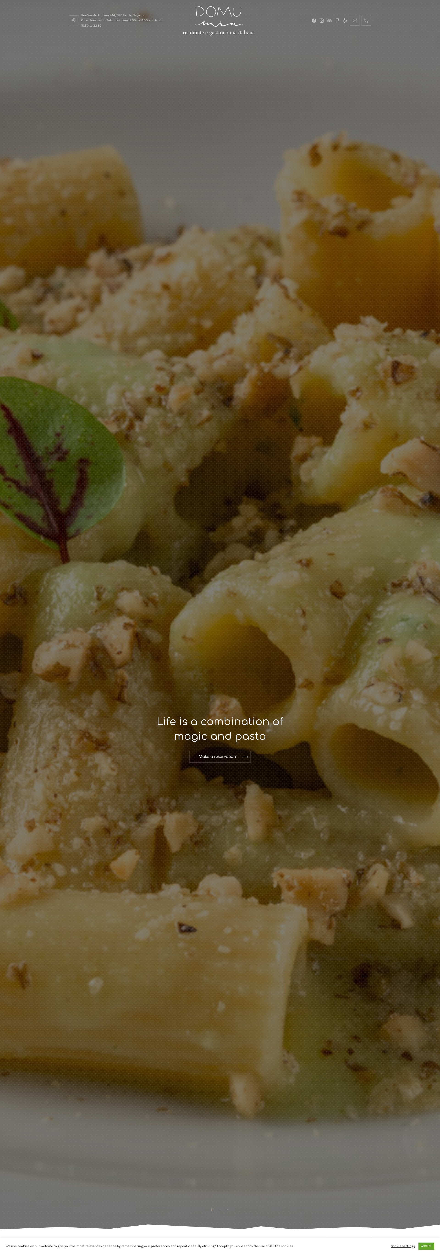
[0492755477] (366, 21)
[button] (4, 738)
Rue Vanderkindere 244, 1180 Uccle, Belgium (113, 15)
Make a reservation (217, 749)
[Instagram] (321, 21)
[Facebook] (314, 21)
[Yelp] (345, 21)
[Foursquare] (337, 21)
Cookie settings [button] (403, 1246)
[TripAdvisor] (329, 21)
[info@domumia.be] (355, 21)
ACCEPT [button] (426, 1246)
